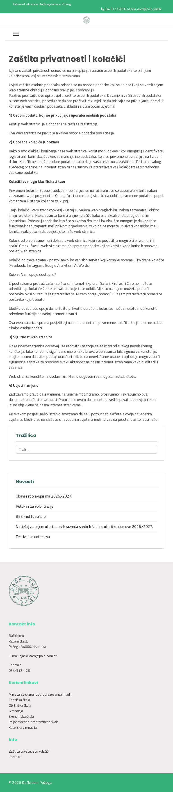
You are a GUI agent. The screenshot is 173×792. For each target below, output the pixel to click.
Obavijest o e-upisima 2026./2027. (44, 496)
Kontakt (15, 756)
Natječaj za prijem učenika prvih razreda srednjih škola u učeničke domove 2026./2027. (84, 527)
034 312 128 (113, 9)
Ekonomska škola (21, 716)
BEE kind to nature (31, 516)
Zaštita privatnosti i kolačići (29, 751)
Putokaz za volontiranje (34, 506)
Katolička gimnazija (23, 727)
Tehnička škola (19, 699)
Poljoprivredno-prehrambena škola (34, 721)
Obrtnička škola (20, 705)
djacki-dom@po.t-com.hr (145, 9)
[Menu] (16, 34)
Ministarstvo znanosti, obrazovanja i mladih (40, 694)
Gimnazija (16, 710)
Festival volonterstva (33, 537)
